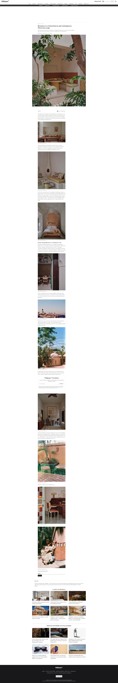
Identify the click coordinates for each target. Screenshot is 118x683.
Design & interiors (40, 3)
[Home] (29, 3)
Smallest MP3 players (65, 5)
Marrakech (39, 575)
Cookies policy (73, 671)
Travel (76, 3)
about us (43, 671)
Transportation (71, 3)
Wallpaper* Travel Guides (74, 5)
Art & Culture (46, 3)
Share (40, 111)
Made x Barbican (47, 5)
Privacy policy (67, 671)
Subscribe (112, 1)
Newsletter (64, 111)
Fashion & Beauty (60, 3)
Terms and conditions (60, 671)
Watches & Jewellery (53, 3)
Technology (65, 3)
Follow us (59, 111)
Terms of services (49, 386)
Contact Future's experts (50, 671)
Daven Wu (40, 33)
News (51, 33)
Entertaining (80, 3)
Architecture (34, 3)
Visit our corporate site (69, 680)
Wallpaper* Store (86, 3)
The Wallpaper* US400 (56, 5)
